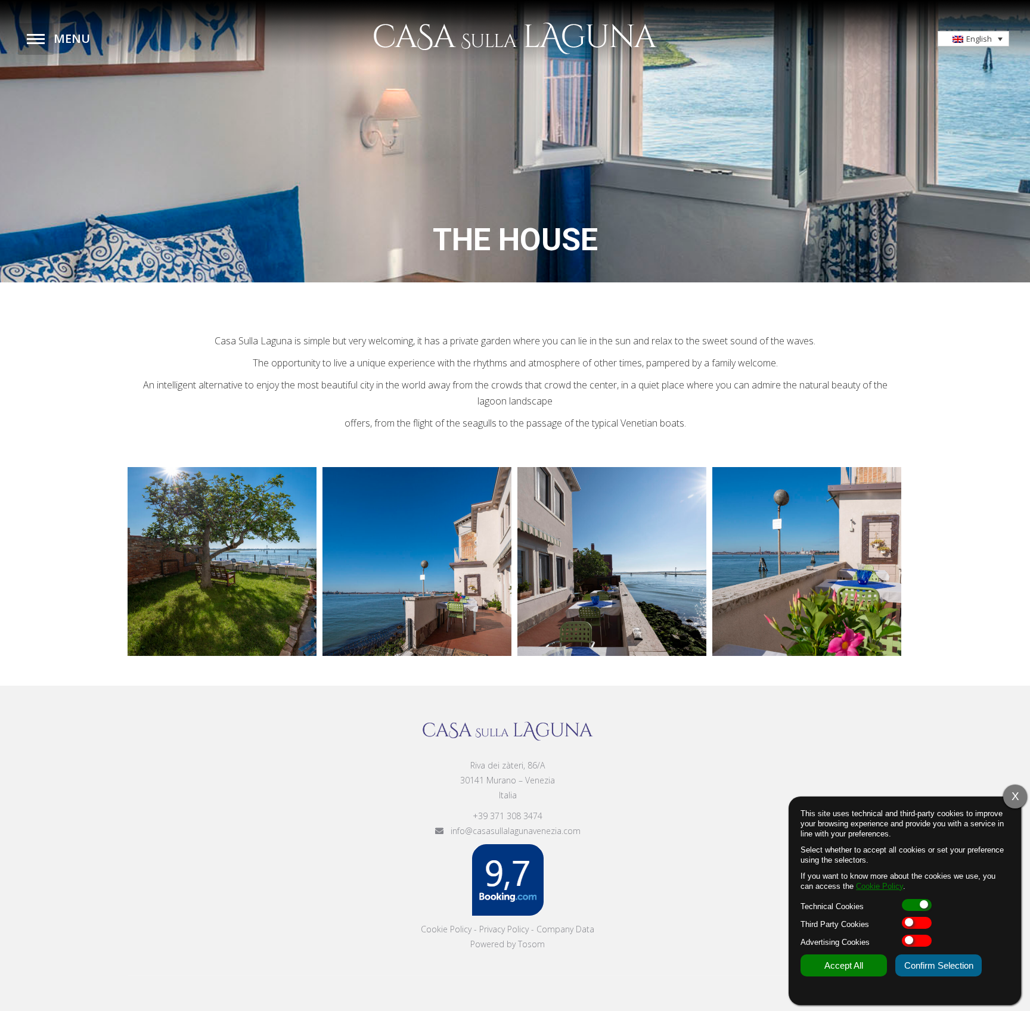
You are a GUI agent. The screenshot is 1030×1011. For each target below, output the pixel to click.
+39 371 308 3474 (507, 816)
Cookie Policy (446, 929)
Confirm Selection (938, 965)
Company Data (565, 929)
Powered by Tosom (507, 944)
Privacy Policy (504, 929)
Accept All (843, 965)
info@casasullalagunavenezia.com (512, 830)
